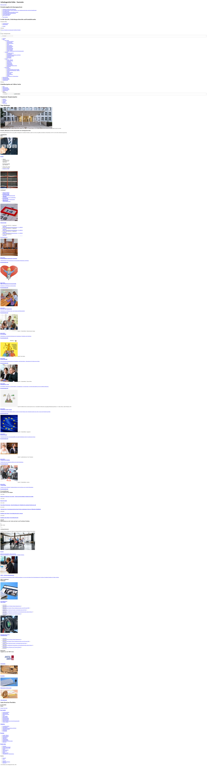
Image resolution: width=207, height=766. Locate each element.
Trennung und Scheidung (5, 459)
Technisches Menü (3, 21)
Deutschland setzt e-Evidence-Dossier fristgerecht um (12, 606)
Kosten (8, 75)
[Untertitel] (0, 527)
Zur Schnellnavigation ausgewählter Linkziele (10, 12)
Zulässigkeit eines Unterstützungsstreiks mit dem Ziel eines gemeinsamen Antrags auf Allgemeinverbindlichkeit (20, 509)
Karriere (2, 551)
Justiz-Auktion (9, 45)
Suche (4, 91)
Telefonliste (9, 61)
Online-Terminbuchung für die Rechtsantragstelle (15, 51)
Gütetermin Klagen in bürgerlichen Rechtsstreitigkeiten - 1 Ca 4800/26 (13, 227)
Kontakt (4, 26)
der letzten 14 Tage (6, 193)
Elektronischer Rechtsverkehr (12, 65)
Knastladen (2, 675)
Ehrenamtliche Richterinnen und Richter (9, 728)
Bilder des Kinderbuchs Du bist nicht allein (8, 283)
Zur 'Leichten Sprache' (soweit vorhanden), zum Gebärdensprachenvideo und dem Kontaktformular (19, 10)
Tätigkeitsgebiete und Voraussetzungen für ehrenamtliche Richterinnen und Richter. (14, 260)
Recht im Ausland (3, 434)
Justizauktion (2, 663)
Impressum (9, 66)
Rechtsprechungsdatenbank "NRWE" (13, 70)
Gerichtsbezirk (5, 727)
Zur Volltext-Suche (6, 11)
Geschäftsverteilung (6, 79)
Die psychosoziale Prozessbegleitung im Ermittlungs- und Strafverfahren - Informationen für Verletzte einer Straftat (19, 361)
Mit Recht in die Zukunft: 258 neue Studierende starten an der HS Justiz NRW (16, 641)
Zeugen (8, 71)
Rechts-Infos (7, 67)
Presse (8, 44)
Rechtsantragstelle (10, 46)
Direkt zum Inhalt (3, 4)
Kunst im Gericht (3, 500)
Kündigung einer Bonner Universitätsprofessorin (9, 517)
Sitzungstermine (9, 42)
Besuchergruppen (10, 49)
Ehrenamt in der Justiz (4, 384)
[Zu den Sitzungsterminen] (9, 220)
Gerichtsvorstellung (10, 41)
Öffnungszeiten (9, 63)
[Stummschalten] (0, 526)
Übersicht (4, 758)
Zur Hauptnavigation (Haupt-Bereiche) (9, 13)
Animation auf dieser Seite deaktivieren (9, 9)
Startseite (4, 38)
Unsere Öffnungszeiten (6, 201)
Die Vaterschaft (3, 334)
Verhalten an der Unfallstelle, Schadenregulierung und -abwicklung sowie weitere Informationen (16, 487)
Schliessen (2, 28)
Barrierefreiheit (5, 24)
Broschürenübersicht (3, 237)
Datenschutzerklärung (6, 761)
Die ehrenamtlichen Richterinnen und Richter (8, 258)
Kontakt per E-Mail (6, 168)
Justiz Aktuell (3, 602)
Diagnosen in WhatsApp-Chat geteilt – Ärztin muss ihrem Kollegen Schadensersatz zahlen (16, 496)
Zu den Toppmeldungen (7, 14)
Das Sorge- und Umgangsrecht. (6, 308)
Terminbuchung (5, 80)
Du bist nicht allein (3, 359)
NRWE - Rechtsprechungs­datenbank (7, 575)
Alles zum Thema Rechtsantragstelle (9, 195)
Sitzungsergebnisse (10, 43)
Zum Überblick (5, 17)
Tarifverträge (9, 73)
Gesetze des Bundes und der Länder (13, 69)
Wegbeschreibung (10, 60)
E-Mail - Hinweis (10, 59)
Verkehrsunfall (3, 485)
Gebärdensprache (6, 23)
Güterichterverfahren (10, 55)
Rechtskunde (9, 56)
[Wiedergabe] (0, 524)
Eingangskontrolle (10, 48)
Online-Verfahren (10, 72)
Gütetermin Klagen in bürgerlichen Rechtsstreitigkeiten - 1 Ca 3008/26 (13, 233)
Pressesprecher (9, 62)
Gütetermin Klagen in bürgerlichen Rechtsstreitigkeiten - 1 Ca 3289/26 (13, 236)
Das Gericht (7, 40)
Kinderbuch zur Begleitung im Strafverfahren (8, 285)
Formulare (8, 68)
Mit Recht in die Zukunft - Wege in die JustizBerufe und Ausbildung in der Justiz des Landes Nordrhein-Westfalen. (12, 554)
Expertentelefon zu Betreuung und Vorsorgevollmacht (12, 613)
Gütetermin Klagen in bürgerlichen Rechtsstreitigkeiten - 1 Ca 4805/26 (13, 230)
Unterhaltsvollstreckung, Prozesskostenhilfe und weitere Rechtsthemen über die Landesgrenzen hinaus (17, 436)
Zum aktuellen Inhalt (6, 15)
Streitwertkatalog (10, 74)
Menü (4, 39)
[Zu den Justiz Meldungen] (9, 599)
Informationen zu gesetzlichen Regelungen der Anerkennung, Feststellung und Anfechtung (15, 336)
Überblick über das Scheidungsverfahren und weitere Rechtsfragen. (11, 462)
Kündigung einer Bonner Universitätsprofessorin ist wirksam (11, 513)
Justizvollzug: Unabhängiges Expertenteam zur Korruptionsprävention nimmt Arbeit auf (17, 611)
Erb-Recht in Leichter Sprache (6, 409)
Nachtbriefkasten (10, 64)
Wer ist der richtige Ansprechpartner (9, 199)
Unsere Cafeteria (10, 50)
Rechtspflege (9, 57)
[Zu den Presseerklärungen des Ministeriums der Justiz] (9, 632)
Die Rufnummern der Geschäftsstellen (9, 197)
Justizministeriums (5, 635)
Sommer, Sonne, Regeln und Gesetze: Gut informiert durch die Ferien (14, 609)
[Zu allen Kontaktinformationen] (9, 154)
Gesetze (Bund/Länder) (7, 747)
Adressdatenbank (3, 700)
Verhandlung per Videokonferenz (12, 76)
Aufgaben (6, 52)
